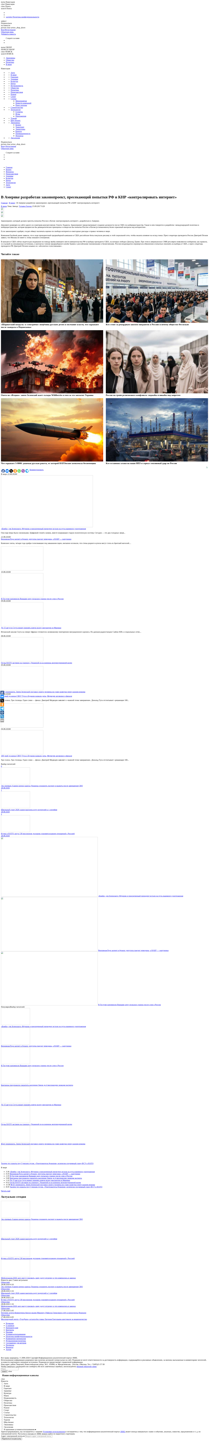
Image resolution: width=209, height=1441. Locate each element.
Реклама (9, 1332)
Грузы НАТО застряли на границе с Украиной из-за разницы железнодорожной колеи (36, 663)
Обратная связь (7, 32)
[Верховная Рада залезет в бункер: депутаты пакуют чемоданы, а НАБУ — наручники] (22, 570)
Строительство (17, 107)
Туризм (14, 118)
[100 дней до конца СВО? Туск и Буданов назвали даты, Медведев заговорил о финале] (22, 727)
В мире (9, 64)
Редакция (10, 1323)
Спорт (13, 97)
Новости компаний (23, 103)
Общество (10, 60)
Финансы (19, 136)
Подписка (10, 1345)
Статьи (13, 99)
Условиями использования (54, 1432)
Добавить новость (8, 34)
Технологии (16, 110)
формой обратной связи (87, 1366)
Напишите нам (12, 1328)
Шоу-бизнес (16, 120)
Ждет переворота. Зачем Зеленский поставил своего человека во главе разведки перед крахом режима (43, 692)
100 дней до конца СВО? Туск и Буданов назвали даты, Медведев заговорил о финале (36, 696)
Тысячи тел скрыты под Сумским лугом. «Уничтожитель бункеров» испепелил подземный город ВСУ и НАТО (56, 1187)
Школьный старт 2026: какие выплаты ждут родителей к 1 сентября (29, 1239)
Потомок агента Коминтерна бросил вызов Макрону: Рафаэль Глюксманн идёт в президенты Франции (43, 1313)
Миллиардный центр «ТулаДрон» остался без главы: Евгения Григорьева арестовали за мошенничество (44, 1319)
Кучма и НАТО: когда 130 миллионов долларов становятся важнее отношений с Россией (38, 1258)
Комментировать (37, 470)
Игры (17, 114)
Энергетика (20, 129)
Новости (4, 1381)
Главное (9, 167)
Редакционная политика (16, 1341)
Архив (8, 1349)
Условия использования (15, 1334)
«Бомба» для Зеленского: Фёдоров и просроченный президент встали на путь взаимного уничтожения (43, 529)
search (4, 1371)
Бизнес (18, 125)
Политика (10, 62)
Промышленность (22, 134)
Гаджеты (19, 112)
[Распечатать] (2, 217)
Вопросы (9, 1347)
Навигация (10, 2)
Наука (13, 84)
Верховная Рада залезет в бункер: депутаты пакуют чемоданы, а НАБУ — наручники (36, 539)
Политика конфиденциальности (19, 1336)
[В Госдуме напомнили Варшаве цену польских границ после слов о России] (22, 597)
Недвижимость (17, 86)
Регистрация (10, 30)
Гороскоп (14, 77)
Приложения (20, 116)
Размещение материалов (16, 1339)
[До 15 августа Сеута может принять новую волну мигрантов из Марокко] (22, 626)
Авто (13, 73)
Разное (13, 94)
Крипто (18, 131)
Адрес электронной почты (13, 1436)
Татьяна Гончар (25, 206)
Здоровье (14, 79)
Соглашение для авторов (16, 1343)
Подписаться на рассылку (11, 1439)
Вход (3, 30)
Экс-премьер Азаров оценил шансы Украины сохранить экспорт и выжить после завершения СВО (42, 1219)
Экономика (10, 58)
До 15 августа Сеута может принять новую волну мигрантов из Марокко (31, 628)
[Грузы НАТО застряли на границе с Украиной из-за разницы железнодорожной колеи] (22, 661)
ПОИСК (8, 52)
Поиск (8, 6)
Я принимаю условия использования (20, 1429)
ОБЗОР (9, 47)
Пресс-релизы (21, 105)
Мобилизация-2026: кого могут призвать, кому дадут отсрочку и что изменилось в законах (38, 1278)
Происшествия (17, 92)
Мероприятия (21, 101)
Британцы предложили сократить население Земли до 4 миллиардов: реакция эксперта (46, 1178)
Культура (14, 81)
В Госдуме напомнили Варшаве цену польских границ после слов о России (32, 599)
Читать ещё (5, 1191)
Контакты (10, 1330)
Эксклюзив (15, 138)
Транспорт (19, 127)
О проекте (10, 1326)
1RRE (123, 1432)
